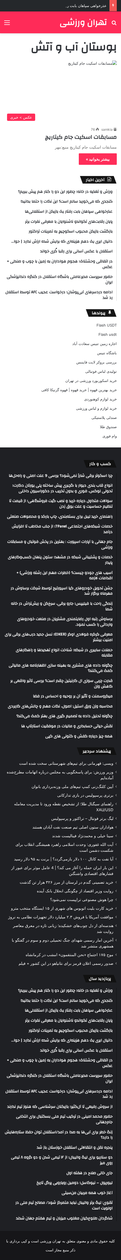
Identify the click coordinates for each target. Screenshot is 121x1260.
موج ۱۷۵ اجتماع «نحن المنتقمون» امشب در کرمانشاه (69, 954)
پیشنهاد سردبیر (97, 751)
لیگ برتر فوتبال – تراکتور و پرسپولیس (82, 818)
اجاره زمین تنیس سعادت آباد (94, 343)
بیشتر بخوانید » (98, 159)
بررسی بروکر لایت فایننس (96, 362)
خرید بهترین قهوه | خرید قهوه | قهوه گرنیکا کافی (79, 390)
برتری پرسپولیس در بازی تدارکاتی (85, 795)
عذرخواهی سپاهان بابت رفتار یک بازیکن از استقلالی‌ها (65, 5)
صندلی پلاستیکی (104, 417)
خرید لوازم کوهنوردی (100, 399)
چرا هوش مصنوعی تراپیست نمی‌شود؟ (81, 899)
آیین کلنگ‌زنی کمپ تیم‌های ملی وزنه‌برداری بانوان (72, 786)
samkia (107, 129)
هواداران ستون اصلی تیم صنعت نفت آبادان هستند (72, 827)
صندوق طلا (108, 426)
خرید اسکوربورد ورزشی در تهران (91, 380)
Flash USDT (107, 325)
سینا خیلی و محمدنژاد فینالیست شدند (82, 836)
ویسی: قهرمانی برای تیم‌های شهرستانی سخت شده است (66, 763)
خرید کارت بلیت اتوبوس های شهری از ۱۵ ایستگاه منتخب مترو (62, 908)
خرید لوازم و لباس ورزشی (96, 408)
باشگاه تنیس (107, 353)
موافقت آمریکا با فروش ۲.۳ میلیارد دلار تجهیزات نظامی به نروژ (60, 917)
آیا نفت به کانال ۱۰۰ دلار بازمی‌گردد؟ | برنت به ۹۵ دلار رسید (63, 859)
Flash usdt (107, 334)
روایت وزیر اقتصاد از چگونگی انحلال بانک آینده (75, 891)
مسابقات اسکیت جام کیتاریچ (81, 137)
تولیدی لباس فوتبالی (101, 371)
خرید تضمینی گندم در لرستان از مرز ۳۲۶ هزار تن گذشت (66, 882)
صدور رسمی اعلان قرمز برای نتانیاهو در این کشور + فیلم (66, 963)
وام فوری (109, 436)
